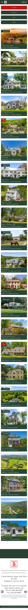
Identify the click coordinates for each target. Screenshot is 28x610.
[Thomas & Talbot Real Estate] (14, 568)
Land (14, 17)
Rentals (14, 22)
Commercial (14, 12)
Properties (14, 7)
